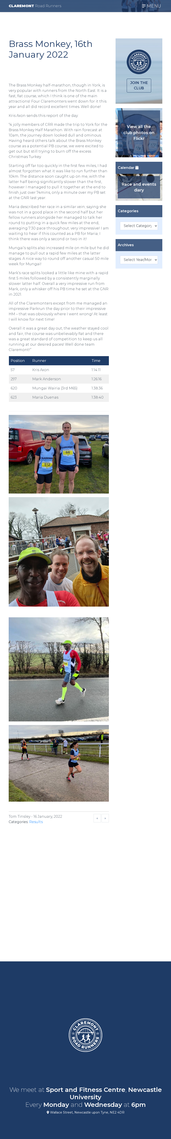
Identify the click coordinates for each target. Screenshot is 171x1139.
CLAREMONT (35, 6)
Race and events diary (139, 187)
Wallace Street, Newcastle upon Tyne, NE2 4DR (86, 1112)
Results (36, 822)
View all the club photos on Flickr (139, 132)
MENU (153, 6)
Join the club (139, 85)
